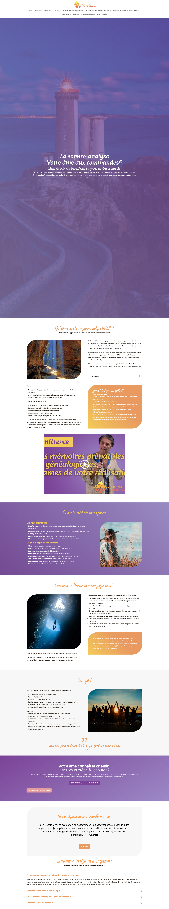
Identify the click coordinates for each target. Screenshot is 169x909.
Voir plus (84, 846)
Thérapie (56, 10)
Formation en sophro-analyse (72, 10)
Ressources (65, 14)
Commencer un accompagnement (84, 783)
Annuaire (76, 14)
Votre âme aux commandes (43, 10)
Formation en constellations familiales (97, 10)
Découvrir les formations (39, 790)
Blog (98, 14)
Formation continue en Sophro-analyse (125, 10)
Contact (104, 14)
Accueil (30, 10)
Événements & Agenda (88, 14)
